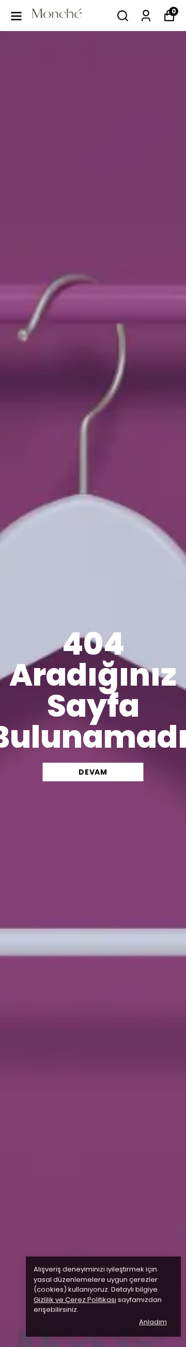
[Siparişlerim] (146, 15)
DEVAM (93, 772)
